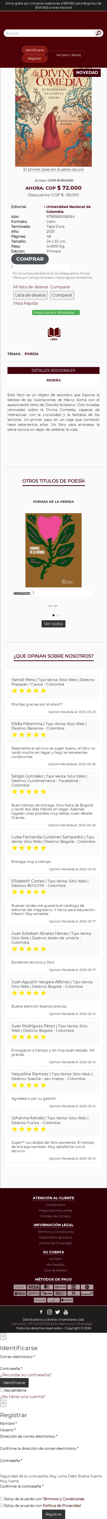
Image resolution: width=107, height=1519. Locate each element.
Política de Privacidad (55, 1243)
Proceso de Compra (55, 1216)
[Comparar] (55, 606)
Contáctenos (55, 1205)
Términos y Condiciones (55, 1232)
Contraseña (11, 1368)
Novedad (87, 72)
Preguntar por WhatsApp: (55, 312)
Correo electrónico (17, 1357)
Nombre (8, 1423)
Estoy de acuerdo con (43, 1499)
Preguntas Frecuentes (55, 1210)
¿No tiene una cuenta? (22, 1396)
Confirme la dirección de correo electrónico (39, 1448)
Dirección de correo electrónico (28, 1436)
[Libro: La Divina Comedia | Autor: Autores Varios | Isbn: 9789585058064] (53, 116)
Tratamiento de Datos (55, 1237)
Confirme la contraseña (21, 1486)
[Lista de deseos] (50, 606)
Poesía (32, 354)
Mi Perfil (55, 1259)
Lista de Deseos (55, 1270)
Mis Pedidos (55, 1264)
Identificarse (34, 50)
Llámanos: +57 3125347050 (31, 1324)
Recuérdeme (14, 1390)
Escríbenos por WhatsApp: (73, 1324)
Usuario (8, 1430)
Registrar (35, 58)
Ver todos (53, 623)
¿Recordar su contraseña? (26, 1375)
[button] (53, 615)
